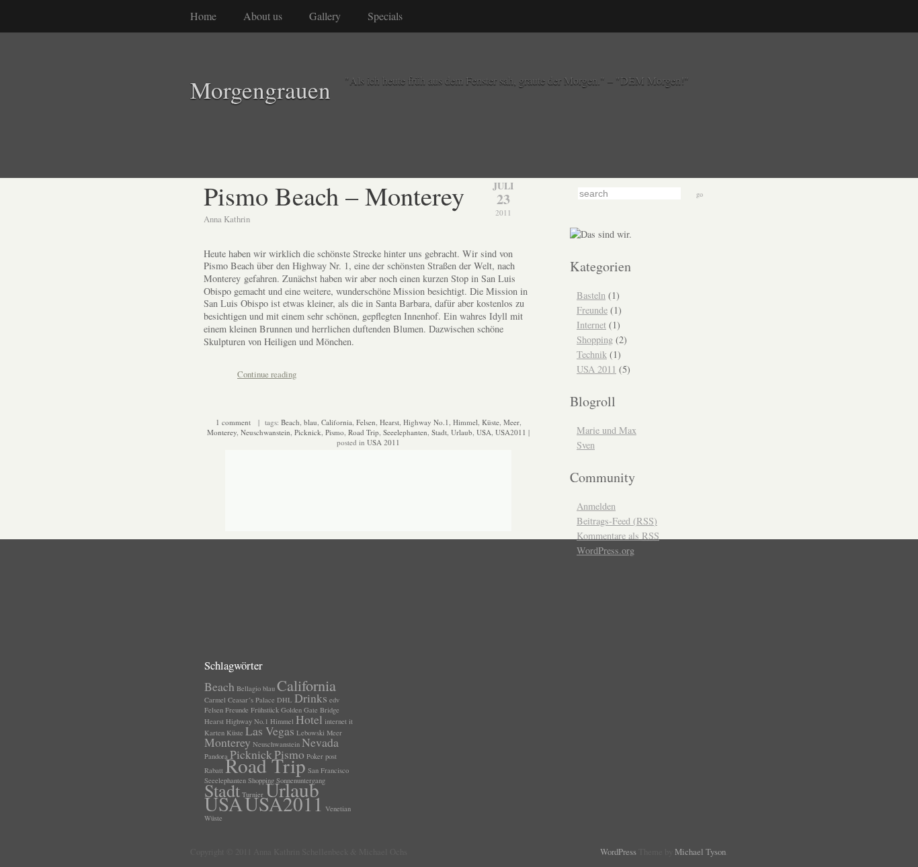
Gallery (325, 16)
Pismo (334, 432)
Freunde (592, 310)
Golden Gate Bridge (310, 710)
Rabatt (213, 770)
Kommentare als (618, 535)
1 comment (233, 422)
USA (483, 432)
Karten (214, 732)
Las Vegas (269, 731)
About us (262, 16)
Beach (290, 422)
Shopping (595, 339)
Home (203, 16)
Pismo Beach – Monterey (334, 195)
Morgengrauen (260, 89)
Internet (591, 324)
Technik (592, 354)
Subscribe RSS (156, 657)
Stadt (439, 432)
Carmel (215, 699)
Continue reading (266, 374)
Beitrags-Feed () (617, 520)
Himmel (465, 422)
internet (336, 721)
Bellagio (249, 688)
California (336, 422)
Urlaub (461, 432)
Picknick (307, 432)
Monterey (222, 432)
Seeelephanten (405, 432)
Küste (490, 422)
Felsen (366, 422)
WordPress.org (605, 550)
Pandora (216, 756)
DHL (284, 699)
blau (310, 422)
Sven (586, 445)
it (351, 721)
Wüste (213, 818)
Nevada (320, 742)
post (331, 756)
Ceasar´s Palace (251, 699)
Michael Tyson (700, 852)
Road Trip (363, 432)
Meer (511, 422)
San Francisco (328, 770)
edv (334, 699)
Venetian (338, 808)
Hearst (389, 422)
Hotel (309, 719)
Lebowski (310, 732)
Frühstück (265, 710)
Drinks (310, 698)
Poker (314, 756)
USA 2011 (383, 442)
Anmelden (596, 506)
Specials (385, 16)
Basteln (591, 295)
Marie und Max (606, 430)
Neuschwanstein (265, 432)
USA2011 (510, 432)
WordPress (618, 852)
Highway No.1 (426, 422)
